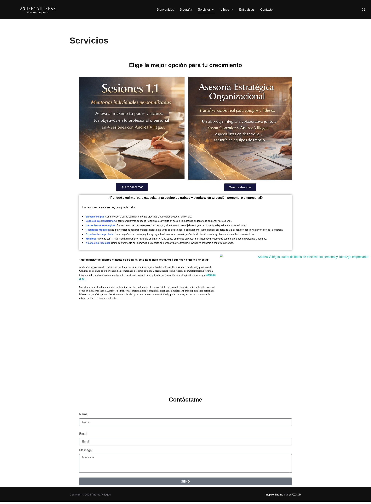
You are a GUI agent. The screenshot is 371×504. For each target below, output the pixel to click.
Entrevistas (246, 9)
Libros (225, 9)
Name (83, 414)
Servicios (204, 9)
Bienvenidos (165, 9)
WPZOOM (295, 494)
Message (85, 450)
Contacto (266, 9)
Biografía (186, 9)
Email (83, 433)
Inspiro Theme (274, 494)
